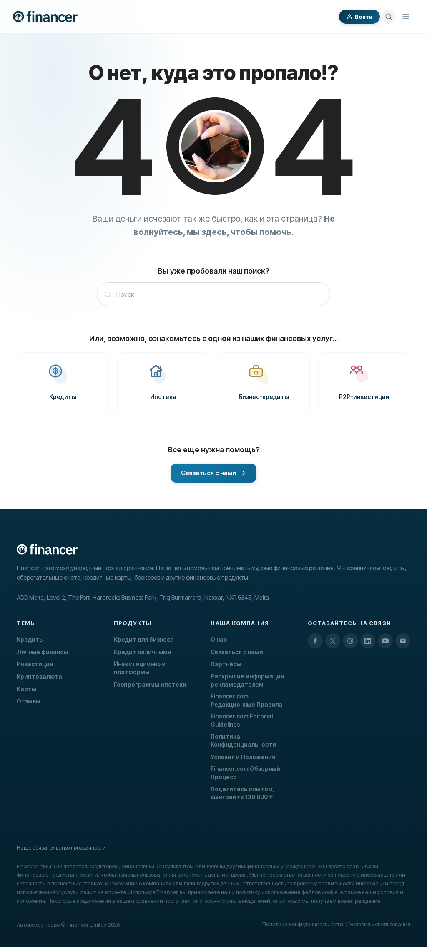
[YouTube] (385, 640)
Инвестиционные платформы (140, 667)
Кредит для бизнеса (144, 639)
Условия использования (379, 924)
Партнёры (226, 664)
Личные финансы (42, 651)
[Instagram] (350, 640)
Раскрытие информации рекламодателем (247, 680)
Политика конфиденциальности (302, 924)
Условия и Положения (243, 756)
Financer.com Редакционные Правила (246, 700)
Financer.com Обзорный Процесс (245, 772)
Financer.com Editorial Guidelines (242, 720)
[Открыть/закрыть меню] (405, 16)
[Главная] (45, 16)
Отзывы (28, 701)
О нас (219, 639)
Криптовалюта (39, 676)
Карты (26, 689)
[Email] (402, 640)
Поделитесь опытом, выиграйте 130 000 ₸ (242, 793)
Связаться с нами (237, 651)
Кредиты (30, 639)
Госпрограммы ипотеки (150, 684)
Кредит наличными (142, 651)
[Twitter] (332, 640)
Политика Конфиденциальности (243, 740)
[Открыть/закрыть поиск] (389, 17)
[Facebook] (315, 640)
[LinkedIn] (367, 640)
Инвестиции (35, 664)
